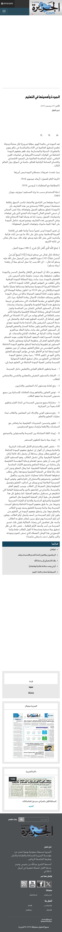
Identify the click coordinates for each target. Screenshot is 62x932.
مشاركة (31, 693)
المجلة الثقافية (33, 895)
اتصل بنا (48, 901)
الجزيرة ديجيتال (31, 706)
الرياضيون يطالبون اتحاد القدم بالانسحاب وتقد (37, 555)
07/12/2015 (8, 4)
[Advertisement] (31, 51)
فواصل (53, 549)
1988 (12, 779)
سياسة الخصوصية (46, 921)
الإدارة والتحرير (48, 905)
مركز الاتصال (29, 910)
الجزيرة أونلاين (48, 895)
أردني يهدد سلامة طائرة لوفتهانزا (42, 566)
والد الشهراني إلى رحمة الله (45, 561)
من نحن (47, 847)
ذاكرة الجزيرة (31, 772)
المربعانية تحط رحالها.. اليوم (44, 572)
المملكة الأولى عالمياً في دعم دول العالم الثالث (39, 801)
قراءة (31, 681)
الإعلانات (30, 905)
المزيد (31, 806)
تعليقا (31, 687)
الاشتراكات (49, 910)
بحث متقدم (12, 819)
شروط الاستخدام (47, 919)
